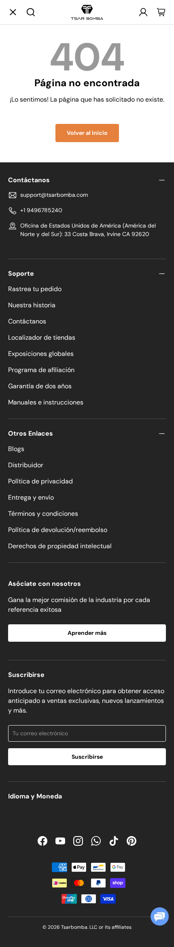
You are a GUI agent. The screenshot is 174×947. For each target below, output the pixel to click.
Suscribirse (87, 756)
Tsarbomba (74, 927)
